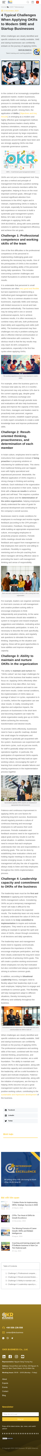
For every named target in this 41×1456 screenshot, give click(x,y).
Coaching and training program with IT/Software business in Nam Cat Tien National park (26, 1245)
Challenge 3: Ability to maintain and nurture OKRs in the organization (23, 1281)
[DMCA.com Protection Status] (7, 1439)
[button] (20, 1110)
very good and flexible (29, 288)
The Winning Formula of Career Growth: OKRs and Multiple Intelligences (24, 1231)
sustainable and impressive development (19, 1095)
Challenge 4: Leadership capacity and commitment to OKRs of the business (23, 1284)
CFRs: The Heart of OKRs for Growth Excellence (23, 1217)
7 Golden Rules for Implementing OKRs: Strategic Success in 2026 (25, 1204)
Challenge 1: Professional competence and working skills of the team (23, 1273)
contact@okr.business (14, 1332)
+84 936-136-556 (14, 1327)
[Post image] (5, 1205)
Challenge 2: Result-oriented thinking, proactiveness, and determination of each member (23, 1277)
